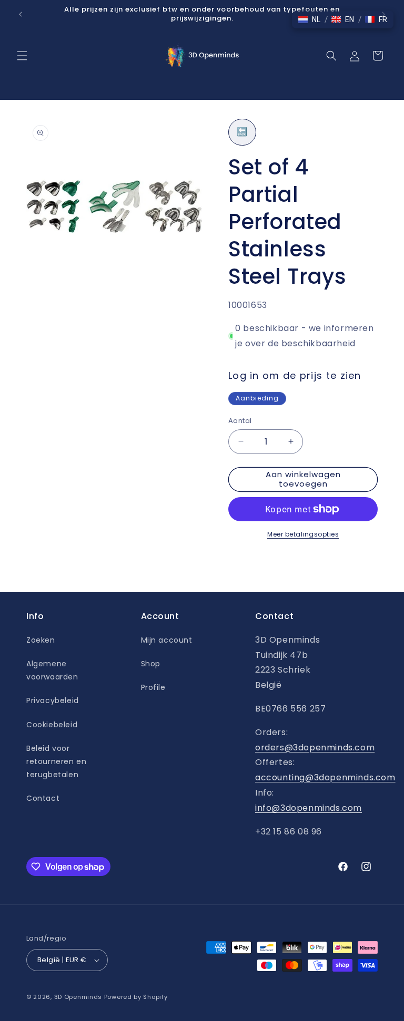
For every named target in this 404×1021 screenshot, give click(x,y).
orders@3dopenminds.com (315, 747)
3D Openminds (78, 997)
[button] (22, 55)
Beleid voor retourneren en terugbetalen (56, 761)
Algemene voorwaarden (52, 670)
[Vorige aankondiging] (20, 14)
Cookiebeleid (51, 724)
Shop (150, 663)
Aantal (239, 421)
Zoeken (40, 640)
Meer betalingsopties (303, 534)
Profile (153, 687)
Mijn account (167, 640)
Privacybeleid (52, 700)
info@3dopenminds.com (308, 808)
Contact (42, 798)
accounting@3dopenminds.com (325, 777)
